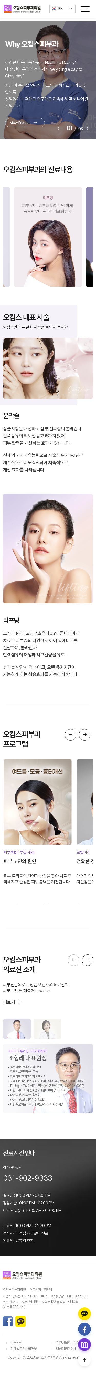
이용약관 (16, 1342)
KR (60, 8)
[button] (58, 128)
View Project (20, 115)
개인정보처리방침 (67, 1342)
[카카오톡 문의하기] (84, 1313)
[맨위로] (84, 1359)
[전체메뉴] (85, 8)
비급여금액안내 (66, 1349)
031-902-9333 (27, 1177)
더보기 (9, 1002)
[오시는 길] (84, 1344)
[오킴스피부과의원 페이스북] (84, 1329)
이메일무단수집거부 (23, 1349)
